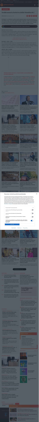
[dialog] (19, 211)
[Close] (37, 194)
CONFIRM (12, 224)
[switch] (32, 210)
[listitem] (19, 207)
